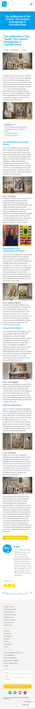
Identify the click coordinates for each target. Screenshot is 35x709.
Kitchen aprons (8, 636)
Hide (13, 124)
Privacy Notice (27, 701)
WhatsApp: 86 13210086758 (11, 660)
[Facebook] (5, 585)
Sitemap (6, 666)
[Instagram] (9, 585)
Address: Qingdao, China (10, 663)
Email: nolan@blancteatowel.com (13, 652)
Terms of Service (27, 704)
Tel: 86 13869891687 (9, 655)
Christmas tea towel (9, 620)
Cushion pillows (8, 644)
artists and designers (9, 78)
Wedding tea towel (9, 617)
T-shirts (6, 647)
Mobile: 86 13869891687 (10, 658)
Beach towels (7, 633)
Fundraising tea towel (10, 614)
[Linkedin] (15, 692)
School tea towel (8, 622)
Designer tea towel (9, 607)
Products (6, 628)
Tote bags (6, 641)
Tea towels (6, 89)
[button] (31, 4)
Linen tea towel (8, 625)
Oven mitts (7, 639)
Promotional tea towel (10, 609)
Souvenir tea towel (9, 612)
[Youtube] (13, 585)
